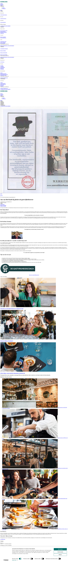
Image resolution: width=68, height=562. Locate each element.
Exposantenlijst (2, 67)
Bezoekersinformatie (3, 73)
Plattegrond (2, 33)
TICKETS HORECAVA (4, 77)
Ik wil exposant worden (3, 30)
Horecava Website (3, 50)
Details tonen (14, 560)
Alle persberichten (3, 22)
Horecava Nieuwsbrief (3, 52)
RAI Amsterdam (2, 43)
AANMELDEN (2, 539)
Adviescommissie (3, 83)
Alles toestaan (60, 549)
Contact (1, 82)
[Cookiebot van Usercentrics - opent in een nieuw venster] (6, 560)
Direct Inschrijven (3, 31)
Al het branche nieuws (3, 14)
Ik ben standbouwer (3, 37)
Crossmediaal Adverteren (4, 48)
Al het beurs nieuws (3, 18)
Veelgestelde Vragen (3, 41)
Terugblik (1, 65)
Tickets (1, 72)
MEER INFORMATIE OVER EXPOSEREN (7, 45)
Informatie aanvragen (3, 32)
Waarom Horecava (3, 84)
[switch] (31, 558)
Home (1, 10)
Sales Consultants (3, 42)
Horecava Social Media (3, 54)
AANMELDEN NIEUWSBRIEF (5, 89)
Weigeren (60, 554)
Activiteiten (2, 66)
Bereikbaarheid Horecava (4, 74)
